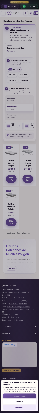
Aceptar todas (19, 396)
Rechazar (19, 402)
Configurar (19, 407)
